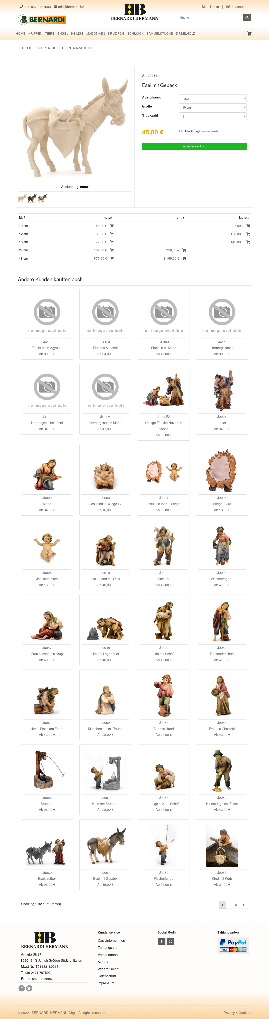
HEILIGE (77, 33)
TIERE (49, 33)
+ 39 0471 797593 (37, 6)
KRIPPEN (35, 33)
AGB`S (103, 961)
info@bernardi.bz (70, 6)
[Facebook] (162, 941)
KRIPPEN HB (46, 48)
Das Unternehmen (111, 940)
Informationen (236, 6)
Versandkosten (210, 131)
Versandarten (108, 954)
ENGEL (62, 33)
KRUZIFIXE (116, 33)
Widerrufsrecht (108, 968)
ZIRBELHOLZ (185, 33)
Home (27, 48)
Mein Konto (210, 6)
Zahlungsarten (108, 947)
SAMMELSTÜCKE (159, 33)
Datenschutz (107, 975)
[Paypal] (233, 945)
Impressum (106, 983)
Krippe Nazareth (76, 48)
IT (21, 988)
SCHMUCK (135, 33)
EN (29, 988)
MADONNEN (95, 33)
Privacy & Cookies (237, 1012)
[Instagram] (170, 941)
